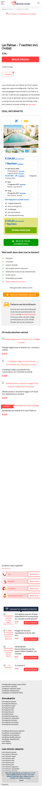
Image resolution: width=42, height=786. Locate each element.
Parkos (13, 314)
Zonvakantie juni (8, 712)
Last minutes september (11, 769)
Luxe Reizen (6, 741)
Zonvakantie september (10, 718)
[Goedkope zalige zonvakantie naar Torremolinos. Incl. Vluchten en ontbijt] (21, 361)
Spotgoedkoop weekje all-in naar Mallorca (19, 410)
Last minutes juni (8, 762)
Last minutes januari (9, 752)
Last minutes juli (8, 765)
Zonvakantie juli (7, 714)
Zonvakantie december (10, 724)
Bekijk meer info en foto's (15, 281)
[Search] (38, 3)
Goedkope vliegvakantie (10, 691)
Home (4, 9)
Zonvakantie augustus (10, 716)
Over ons (5, 784)
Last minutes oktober (9, 771)
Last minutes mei (8, 760)
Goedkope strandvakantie (11, 733)
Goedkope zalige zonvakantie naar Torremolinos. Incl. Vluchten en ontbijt (17, 370)
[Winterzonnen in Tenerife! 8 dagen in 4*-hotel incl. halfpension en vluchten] (21, 383)
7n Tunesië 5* (20, 665)
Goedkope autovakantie (10, 735)
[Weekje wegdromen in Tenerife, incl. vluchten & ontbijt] (21, 339)
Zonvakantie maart (8, 706)
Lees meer (32, 104)
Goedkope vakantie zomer (11, 688)
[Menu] (3, 3)
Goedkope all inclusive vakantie (13, 731)
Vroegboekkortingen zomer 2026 (14, 684)
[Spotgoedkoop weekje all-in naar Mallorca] (21, 405)
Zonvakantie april (8, 708)
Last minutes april (8, 758)
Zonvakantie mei (8, 710)
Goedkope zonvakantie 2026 (12, 693)
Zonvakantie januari (9, 701)
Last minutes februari (9, 754)
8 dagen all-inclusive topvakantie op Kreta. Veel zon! (25, 633)
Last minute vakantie (9, 686)
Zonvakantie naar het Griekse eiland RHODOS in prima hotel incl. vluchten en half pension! (26, 616)
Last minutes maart (9, 756)
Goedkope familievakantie (11, 737)
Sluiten (21, 780)
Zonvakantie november (10, 722)
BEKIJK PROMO (20, 59)
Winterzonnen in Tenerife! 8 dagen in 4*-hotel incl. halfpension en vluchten (20, 392)
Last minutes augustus (10, 767)
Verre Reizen (6, 743)
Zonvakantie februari (9, 704)
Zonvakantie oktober (9, 720)
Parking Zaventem (28, 314)
